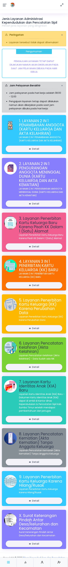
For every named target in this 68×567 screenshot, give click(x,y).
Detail (35, 148)
